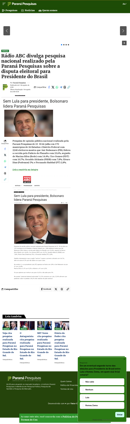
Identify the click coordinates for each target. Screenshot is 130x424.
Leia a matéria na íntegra (25, 169)
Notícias (5, 51)
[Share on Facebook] (49, 87)
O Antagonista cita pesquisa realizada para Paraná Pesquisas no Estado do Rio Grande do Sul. (27, 346)
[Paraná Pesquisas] (22, 3)
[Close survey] (124, 359)
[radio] (83, 382)
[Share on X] (53, 87)
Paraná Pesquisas (19, 83)
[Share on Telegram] (61, 87)
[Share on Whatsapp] (57, 87)
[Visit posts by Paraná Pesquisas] (5, 87)
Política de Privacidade (75, 416)
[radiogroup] (102, 393)
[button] (5, 3)
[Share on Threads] (65, 87)
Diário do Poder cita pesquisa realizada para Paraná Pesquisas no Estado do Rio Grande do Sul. (61, 346)
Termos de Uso (29, 419)
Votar (120, 414)
